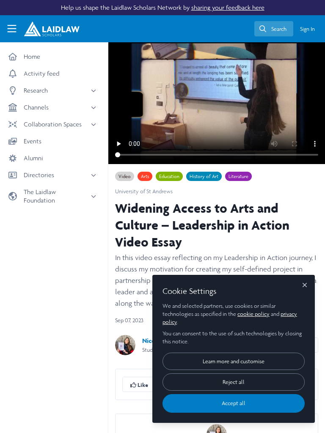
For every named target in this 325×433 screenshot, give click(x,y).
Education (169, 176)
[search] (273, 28)
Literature (238, 176)
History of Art (204, 176)
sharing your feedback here (227, 7)
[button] (139, 384)
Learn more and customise (233, 361)
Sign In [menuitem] (307, 29)
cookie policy (253, 314)
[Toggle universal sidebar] (12, 29)
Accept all (233, 403)
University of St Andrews (144, 191)
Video (124, 176)
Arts (145, 176)
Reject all (234, 382)
